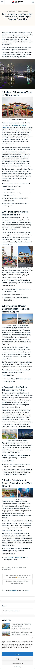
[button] (32, 638)
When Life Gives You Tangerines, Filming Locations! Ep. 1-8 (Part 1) (18, 576)
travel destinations (19, 567)
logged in (13, 590)
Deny (17, 659)
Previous (2, 89)
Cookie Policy (17, 667)
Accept (17, 654)
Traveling (25, 11)
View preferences (17, 663)
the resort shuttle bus (14, 557)
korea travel (7, 567)
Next (33, 89)
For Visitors (19, 11)
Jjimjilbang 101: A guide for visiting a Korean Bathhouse (17, 582)
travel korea (7, 569)
